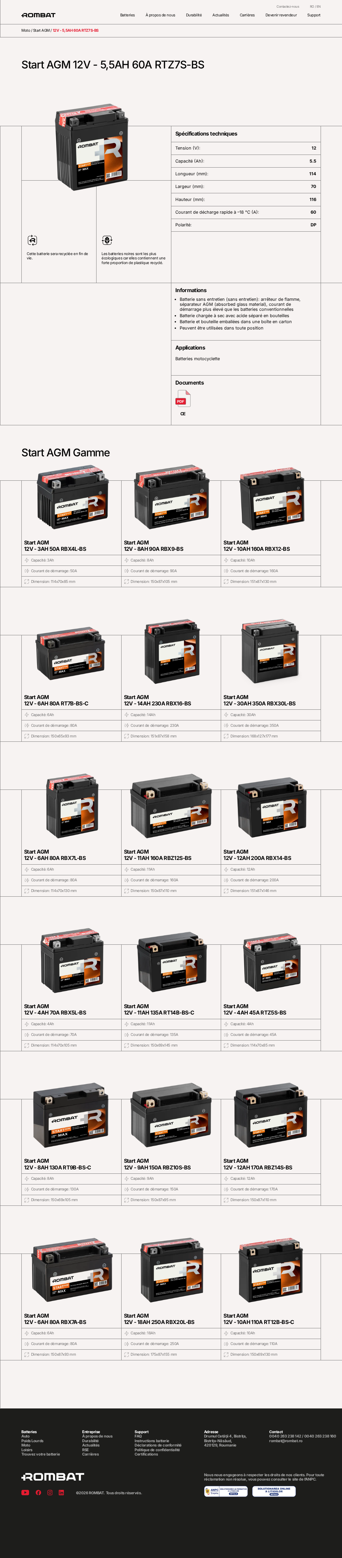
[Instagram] (49, 1493)
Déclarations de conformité (158, 1445)
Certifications (146, 1454)
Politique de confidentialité (157, 1450)
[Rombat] (38, 15)
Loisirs (26, 1450)
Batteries (127, 15)
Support (314, 15)
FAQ (138, 1436)
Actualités (220, 15)
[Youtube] (25, 1493)
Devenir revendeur (281, 15)
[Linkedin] (61, 1493)
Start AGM (41, 30)
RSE (85, 1450)
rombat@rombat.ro (286, 1441)
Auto (25, 1436)
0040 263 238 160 (320, 1436)
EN (319, 6)
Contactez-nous (288, 6)
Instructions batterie (152, 1441)
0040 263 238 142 (285, 1436)
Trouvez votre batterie (40, 1454)
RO (312, 6)
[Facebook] (38, 1493)
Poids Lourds (32, 1441)
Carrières (247, 15)
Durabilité (194, 15)
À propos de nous (160, 15)
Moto (25, 30)
